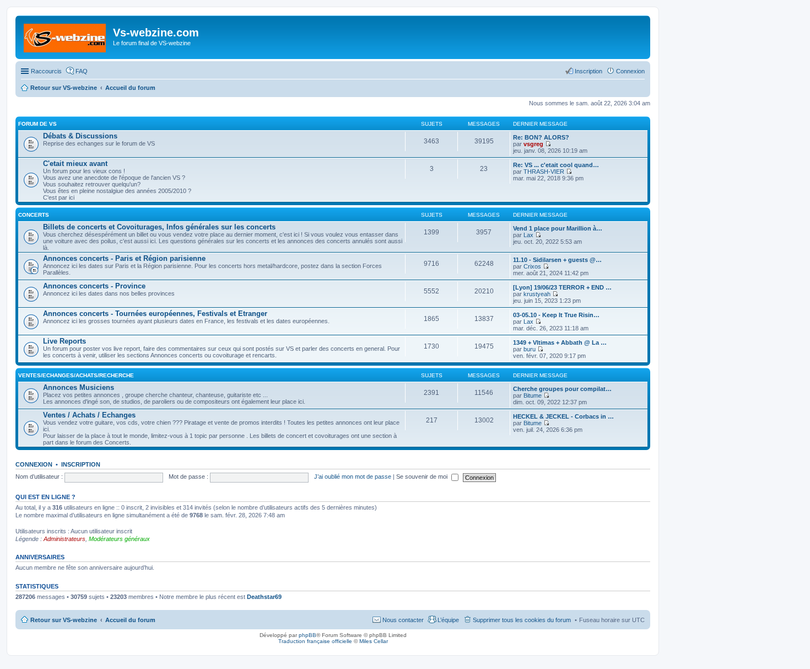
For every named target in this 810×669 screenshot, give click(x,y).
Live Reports (64, 341)
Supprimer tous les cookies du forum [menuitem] (522, 620)
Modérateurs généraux (119, 539)
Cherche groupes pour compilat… (562, 389)
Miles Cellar (373, 641)
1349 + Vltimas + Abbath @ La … (560, 342)
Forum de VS (37, 124)
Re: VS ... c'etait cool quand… (556, 165)
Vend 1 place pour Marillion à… (557, 228)
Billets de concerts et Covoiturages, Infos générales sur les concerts (159, 227)
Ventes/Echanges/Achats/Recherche (76, 375)
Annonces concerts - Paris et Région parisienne (124, 258)
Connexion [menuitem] (630, 71)
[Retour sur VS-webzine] (65, 35)
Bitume (532, 395)
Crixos (532, 266)
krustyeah (536, 294)
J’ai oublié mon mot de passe (352, 476)
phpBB (307, 635)
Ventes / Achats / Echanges (89, 415)
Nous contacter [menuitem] (403, 620)
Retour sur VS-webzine (63, 620)
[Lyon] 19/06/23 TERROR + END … (562, 287)
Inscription (80, 464)
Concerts (33, 215)
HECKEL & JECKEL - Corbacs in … (563, 416)
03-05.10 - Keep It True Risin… (556, 315)
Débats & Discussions (80, 136)
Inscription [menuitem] (588, 71)
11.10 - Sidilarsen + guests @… (557, 259)
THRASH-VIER (543, 171)
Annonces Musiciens (78, 387)
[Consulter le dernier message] (548, 144)
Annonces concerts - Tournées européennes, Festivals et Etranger (155, 313)
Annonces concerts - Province (94, 286)
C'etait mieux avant (75, 163)
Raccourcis (46, 71)
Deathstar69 (264, 596)
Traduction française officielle (315, 641)
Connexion (33, 464)
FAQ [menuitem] (81, 71)
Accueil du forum (130, 620)
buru (529, 349)
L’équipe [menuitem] (448, 620)
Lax (528, 235)
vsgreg (533, 144)
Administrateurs (64, 539)
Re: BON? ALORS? (541, 137)
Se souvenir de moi (422, 476)
